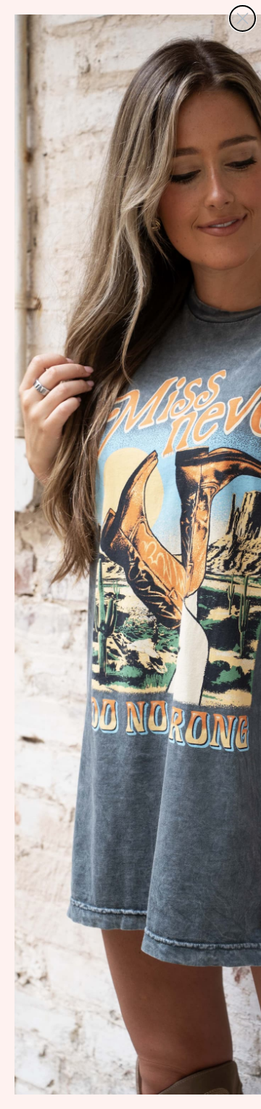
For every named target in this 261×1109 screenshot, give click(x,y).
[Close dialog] (242, 18)
